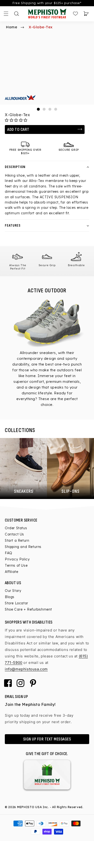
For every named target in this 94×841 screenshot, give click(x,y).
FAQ (8, 553)
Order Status (16, 528)
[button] (17, 120)
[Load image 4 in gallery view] (55, 109)
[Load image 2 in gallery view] (44, 109)
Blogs (9, 597)
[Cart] (86, 13)
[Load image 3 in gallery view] (49, 109)
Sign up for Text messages (47, 739)
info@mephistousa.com (26, 669)
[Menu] (6, 13)
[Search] (16, 13)
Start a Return (17, 540)
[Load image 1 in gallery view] (38, 109)
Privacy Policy (17, 559)
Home (11, 27)
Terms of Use (16, 565)
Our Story (13, 591)
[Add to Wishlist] (88, 130)
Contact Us (14, 534)
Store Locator (16, 603)
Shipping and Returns (23, 547)
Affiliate (11, 572)
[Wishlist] (75, 13)
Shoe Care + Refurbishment (28, 609)
